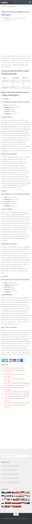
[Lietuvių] (14, 500)
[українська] (11, 507)
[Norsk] (22, 500)
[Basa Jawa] (5, 500)
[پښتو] (5, 504)
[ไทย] (2, 507)
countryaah (6, 18)
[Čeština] (14, 493)
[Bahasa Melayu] (19, 500)
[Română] (11, 504)
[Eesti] (2, 497)
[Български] (5, 493)
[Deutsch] (22, 493)
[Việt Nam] (14, 507)
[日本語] (2, 500)
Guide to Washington (8, 6)
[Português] (8, 504)
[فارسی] (5, 497)
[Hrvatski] (19, 497)
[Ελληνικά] (25, 493)
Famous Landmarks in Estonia (11, 478)
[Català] (11, 493)
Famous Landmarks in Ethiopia (11, 474)
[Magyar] (22, 497)
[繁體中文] (19, 507)
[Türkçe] (8, 507)
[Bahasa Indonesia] (25, 497)
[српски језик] (22, 504)
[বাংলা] (8, 493)
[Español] (28, 493)
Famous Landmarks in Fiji (10, 470)
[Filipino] (5, 507)
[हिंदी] (17, 497)
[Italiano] (28, 497)
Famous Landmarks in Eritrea (11, 482)
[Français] (11, 497)
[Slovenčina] (17, 504)
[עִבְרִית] (14, 497)
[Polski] (2, 504)
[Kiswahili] (28, 504)
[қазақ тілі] (8, 500)
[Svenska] (25, 504)
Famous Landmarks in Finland (11, 466)
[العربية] (2, 493)
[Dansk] (19, 493)
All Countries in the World (8, 518)
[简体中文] (17, 507)
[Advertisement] (16, 39)
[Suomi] (8, 497)
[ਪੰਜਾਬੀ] (28, 500)
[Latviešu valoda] (17, 500)
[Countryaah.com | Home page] (8, 2)
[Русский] (14, 504)
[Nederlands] (25, 500)
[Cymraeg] (17, 493)
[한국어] (11, 500)
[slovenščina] (19, 504)
